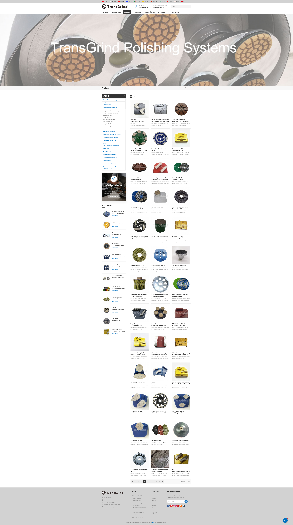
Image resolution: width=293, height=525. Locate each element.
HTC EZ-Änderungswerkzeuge (110, 113)
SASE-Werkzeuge (107, 126)
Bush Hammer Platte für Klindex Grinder (139, 470)
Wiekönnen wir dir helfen (114, 186)
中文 (184, 1)
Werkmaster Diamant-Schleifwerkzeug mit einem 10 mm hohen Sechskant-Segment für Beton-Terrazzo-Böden (139, 441)
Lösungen (161, 12)
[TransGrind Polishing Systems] (115, 6)
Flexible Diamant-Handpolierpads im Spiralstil (159, 441)
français (114, 1)
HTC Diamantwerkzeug (137, 500)
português (155, 1)
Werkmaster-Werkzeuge (109, 119)
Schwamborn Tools (108, 122)
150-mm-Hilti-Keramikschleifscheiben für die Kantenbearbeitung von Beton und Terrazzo (118, 244)
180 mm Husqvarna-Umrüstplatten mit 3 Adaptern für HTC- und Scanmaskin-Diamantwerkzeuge (118, 234)
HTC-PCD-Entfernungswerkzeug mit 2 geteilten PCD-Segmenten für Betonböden (160, 120)
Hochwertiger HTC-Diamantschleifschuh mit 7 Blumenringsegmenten (118, 255)
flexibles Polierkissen (136, 498)
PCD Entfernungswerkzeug (110, 100)
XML (153, 507)
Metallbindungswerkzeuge (110, 108)
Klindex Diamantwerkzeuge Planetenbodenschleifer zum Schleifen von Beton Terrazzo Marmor (159, 354)
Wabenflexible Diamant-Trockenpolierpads (179, 179)
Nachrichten (137, 12)
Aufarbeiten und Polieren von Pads (112, 134)
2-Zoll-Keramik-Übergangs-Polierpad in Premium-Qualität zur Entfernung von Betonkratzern (118, 309)
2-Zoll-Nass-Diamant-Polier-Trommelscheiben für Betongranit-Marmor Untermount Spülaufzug (138, 295)
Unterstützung (150, 12)
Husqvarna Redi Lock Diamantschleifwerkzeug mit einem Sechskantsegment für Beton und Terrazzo (159, 208)
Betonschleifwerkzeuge (137, 503)
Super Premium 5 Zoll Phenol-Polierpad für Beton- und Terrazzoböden (180, 208)
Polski (177, 1)
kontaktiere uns (173, 12)
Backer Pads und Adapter (110, 155)
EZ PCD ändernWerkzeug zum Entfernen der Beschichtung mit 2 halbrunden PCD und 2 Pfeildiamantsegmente (181, 383)
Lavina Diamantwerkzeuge (138, 515)
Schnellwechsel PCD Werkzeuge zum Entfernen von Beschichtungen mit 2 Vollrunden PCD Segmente (181, 149)
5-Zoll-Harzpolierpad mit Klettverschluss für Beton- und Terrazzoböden (138, 266)
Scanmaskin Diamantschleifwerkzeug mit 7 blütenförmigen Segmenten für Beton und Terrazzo (118, 266)
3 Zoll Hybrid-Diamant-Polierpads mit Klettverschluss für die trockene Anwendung (180, 120)
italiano (138, 1)
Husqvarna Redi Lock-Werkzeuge (111, 111)
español (146, 1)
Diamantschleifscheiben (109, 141)
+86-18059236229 (143, 7)
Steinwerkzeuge (107, 161)
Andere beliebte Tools (108, 128)
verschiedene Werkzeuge (110, 164)
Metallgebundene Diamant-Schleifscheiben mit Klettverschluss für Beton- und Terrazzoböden (180, 295)
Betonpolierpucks (136, 505)
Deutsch (122, 1)
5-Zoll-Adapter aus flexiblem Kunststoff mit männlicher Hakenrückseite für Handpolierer (181, 441)
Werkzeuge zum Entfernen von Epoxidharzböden (111, 104)
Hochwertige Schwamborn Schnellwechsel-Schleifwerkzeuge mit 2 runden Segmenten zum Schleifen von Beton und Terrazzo (138, 383)
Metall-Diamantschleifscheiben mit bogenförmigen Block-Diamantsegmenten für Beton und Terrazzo (118, 223)
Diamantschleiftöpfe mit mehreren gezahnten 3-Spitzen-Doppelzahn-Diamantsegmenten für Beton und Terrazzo (118, 212)
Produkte (127, 12)
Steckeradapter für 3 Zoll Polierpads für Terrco (179, 266)
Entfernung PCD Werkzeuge (138, 496)
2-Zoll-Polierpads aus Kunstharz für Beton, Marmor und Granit (117, 298)
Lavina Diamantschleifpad (138, 512)
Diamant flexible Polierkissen (110, 138)
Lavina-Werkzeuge (107, 117)
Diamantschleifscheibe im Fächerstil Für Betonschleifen (159, 412)
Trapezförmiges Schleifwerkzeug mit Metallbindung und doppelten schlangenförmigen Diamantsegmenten (138, 324)
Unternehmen (116, 12)
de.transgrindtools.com (114, 504)
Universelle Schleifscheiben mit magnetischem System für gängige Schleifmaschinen (139, 237)
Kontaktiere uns (114, 197)
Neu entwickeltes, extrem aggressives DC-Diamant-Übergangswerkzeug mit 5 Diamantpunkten (158, 324)
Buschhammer (107, 151)
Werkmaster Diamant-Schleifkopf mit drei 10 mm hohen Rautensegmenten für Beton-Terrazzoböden (180, 412)
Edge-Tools (106, 148)
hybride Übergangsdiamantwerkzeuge (111, 144)
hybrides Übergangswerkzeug (139, 507)
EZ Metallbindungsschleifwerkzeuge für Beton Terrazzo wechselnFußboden (181, 470)
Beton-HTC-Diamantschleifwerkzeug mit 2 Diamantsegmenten (159, 383)
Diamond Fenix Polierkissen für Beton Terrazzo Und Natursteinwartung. (159, 470)
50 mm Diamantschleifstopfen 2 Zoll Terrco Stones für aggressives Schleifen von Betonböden (160, 237)
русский (130, 1)
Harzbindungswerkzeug (109, 131)
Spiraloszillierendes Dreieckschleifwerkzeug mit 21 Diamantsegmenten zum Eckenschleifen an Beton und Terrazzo (118, 277)
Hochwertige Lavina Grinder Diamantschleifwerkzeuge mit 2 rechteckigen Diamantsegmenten (160, 179)
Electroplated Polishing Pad (110, 158)
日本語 (170, 1)
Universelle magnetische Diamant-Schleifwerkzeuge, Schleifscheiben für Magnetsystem (159, 266)
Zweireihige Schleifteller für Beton (158, 149)
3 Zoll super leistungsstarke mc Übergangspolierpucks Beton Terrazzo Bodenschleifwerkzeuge (118, 319)
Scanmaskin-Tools (107, 115)
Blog (153, 510)
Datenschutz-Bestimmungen (155, 513)
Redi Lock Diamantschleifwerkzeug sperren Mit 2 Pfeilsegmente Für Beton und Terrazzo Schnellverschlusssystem (139, 120)
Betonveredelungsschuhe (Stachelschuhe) (110, 167)
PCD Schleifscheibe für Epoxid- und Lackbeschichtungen (159, 295)
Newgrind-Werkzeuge (108, 124)
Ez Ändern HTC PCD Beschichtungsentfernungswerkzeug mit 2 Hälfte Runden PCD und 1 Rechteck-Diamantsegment (181, 237)
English (105, 1)
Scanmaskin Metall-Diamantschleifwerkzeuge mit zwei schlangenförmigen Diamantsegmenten (118, 330)
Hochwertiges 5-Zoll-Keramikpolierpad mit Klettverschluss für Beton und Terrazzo (138, 208)
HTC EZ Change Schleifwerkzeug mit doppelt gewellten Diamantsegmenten (181, 324)
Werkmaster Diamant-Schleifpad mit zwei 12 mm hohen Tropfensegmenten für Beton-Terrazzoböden (138, 412)
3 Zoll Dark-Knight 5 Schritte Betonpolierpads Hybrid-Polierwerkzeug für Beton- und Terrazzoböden (118, 287)
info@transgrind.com (159, 7)
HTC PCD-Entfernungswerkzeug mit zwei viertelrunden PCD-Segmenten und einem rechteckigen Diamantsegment (181, 354)
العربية (163, 1)
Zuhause (106, 12)
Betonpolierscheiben (136, 510)
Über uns (154, 498)
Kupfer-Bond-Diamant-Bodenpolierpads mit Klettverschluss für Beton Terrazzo (137, 179)
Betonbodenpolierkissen (137, 517)
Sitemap (154, 505)
